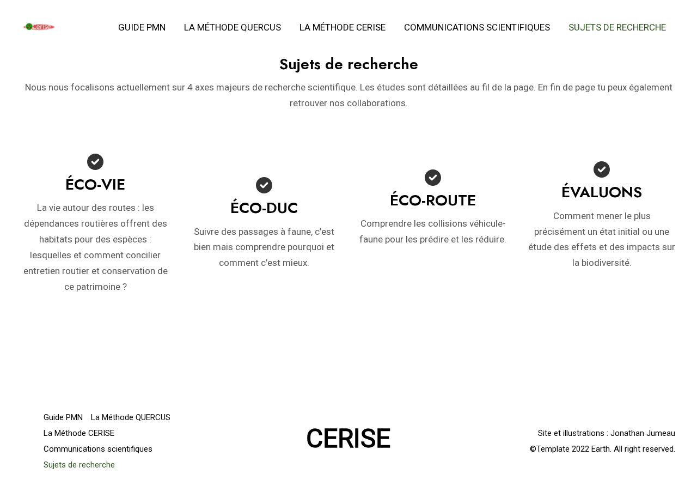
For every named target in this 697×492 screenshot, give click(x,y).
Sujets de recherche (617, 27)
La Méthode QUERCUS (232, 27)
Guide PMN (142, 27)
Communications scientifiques (477, 27)
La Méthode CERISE (342, 27)
